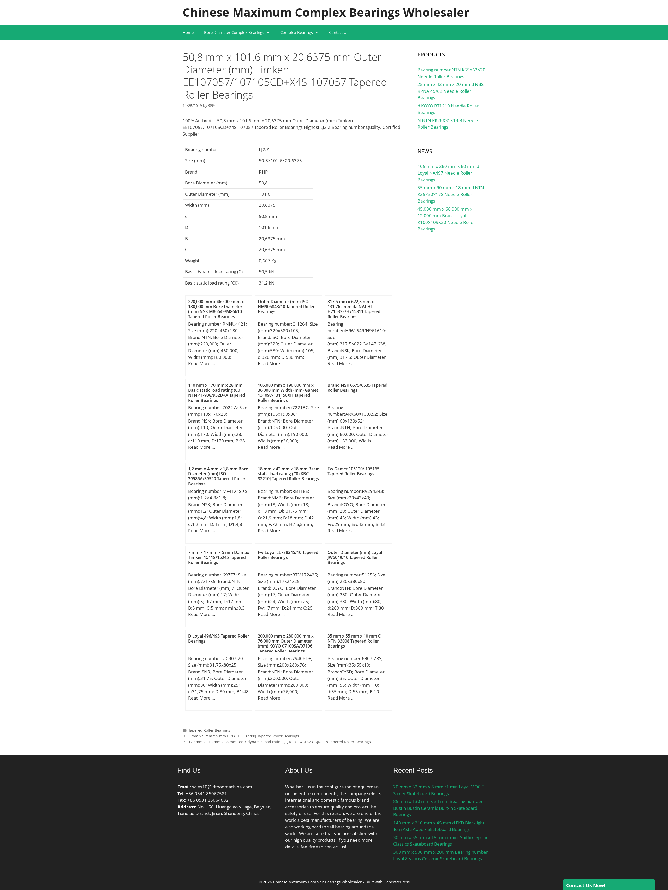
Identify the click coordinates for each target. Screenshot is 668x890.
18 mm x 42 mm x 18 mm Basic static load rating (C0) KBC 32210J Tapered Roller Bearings (288, 474)
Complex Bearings (296, 32)
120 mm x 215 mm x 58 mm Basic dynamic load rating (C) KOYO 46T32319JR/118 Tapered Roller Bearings (279, 741)
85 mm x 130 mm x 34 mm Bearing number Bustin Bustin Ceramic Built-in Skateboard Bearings (438, 808)
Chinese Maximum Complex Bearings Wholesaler (326, 12)
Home (188, 32)
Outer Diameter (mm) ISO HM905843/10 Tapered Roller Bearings (286, 306)
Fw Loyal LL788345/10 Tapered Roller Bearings (288, 555)
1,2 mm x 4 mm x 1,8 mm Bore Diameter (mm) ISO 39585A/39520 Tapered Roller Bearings (218, 476)
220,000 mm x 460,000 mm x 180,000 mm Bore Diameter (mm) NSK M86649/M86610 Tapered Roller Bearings (216, 309)
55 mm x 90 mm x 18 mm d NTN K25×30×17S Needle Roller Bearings (451, 194)
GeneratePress (397, 882)
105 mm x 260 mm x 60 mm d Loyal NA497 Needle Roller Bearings (448, 173)
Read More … (201, 363)
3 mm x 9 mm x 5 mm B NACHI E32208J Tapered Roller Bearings (243, 735)
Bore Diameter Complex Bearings (234, 32)
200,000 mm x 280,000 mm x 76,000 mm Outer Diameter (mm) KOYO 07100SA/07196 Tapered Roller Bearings (286, 643)
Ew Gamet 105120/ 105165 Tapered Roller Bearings (353, 471)
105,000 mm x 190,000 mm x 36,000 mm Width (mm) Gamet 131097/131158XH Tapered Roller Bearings (288, 392)
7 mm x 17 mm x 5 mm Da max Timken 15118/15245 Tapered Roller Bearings (218, 557)
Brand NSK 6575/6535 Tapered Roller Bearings (357, 387)
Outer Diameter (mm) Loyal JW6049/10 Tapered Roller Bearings (354, 557)
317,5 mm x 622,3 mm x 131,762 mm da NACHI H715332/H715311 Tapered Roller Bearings (353, 309)
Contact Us (338, 32)
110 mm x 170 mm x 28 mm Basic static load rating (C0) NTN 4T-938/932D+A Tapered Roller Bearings (216, 392)
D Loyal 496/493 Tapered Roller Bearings (218, 638)
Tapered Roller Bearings (209, 730)
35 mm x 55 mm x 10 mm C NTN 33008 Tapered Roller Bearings (354, 641)
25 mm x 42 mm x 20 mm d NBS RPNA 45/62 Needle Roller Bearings (451, 91)
